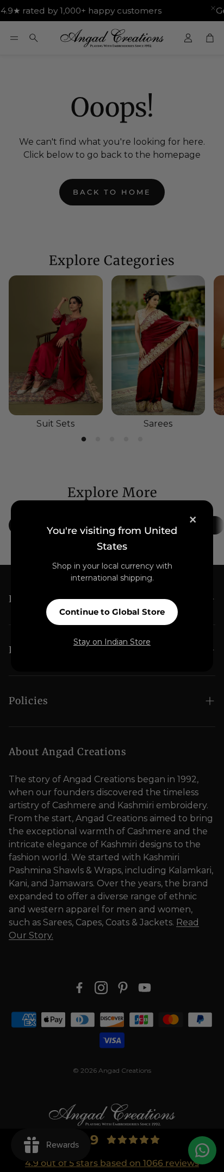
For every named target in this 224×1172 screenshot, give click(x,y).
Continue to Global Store (112, 612)
